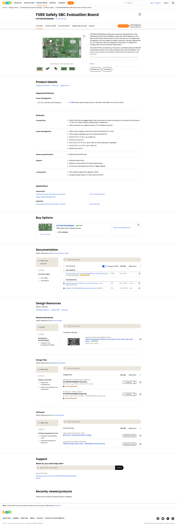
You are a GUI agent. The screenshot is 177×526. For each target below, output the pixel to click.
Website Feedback (38, 523)
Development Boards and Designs (31, 7)
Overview (39, 26)
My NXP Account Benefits (54, 518)
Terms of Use (11, 523)
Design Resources (78, 26)
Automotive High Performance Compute (50, 194)
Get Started (135, 26)
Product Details (50, 26)
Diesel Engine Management (46, 197)
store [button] (71, 3)
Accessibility (28, 523)
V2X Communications (97, 194)
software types (58, 415)
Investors (24, 518)
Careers (16, 518)
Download (128, 382)
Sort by (123, 266)
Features (55, 85)
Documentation (64, 26)
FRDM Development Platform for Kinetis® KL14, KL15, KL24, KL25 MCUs (109, 340)
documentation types (61, 253)
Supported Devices (43, 85)
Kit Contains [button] (63, 232)
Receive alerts (60, 19)
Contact (39, 518)
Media (32, 518)
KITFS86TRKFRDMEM (65, 225)
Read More (57, 506)
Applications (64, 85)
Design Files (55, 310)
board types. (57, 320)
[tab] (83, 232)
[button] (166, 3)
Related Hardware (42, 310)
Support (92, 26)
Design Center (13, 7)
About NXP (7, 518)
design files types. (59, 363)
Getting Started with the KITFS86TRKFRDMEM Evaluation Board (56, 477)
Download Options (129, 435)
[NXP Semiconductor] (7, 3)
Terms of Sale (20, 523)
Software (64, 310)
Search (119, 468)
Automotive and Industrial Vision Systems (51, 204)
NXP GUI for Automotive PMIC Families (77, 435)
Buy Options (123, 26)
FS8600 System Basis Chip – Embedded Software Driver (84, 444)
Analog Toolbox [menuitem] (49, 7)
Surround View (94, 204)
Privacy (5, 523)
